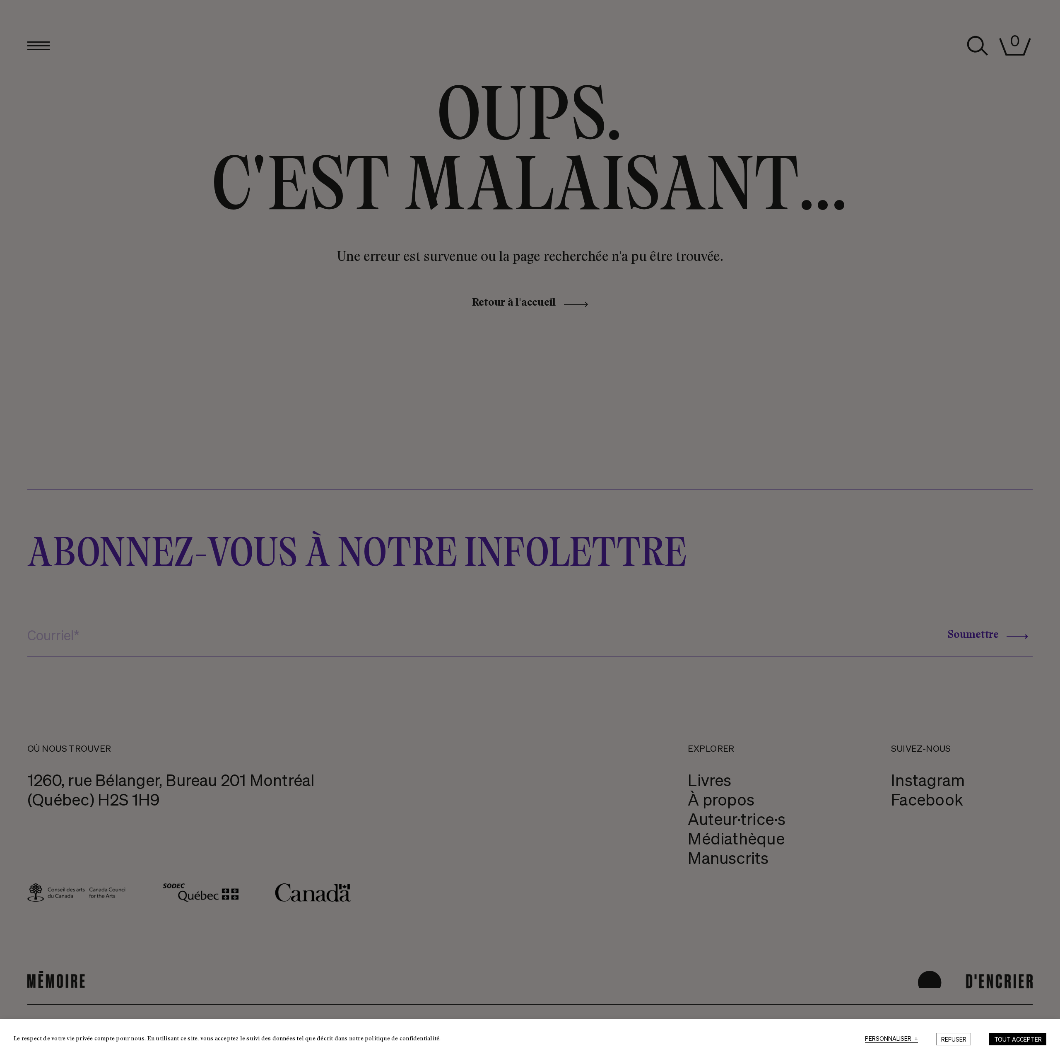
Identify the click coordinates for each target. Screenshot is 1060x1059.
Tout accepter (1018, 1039)
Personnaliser (891, 1038)
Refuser (953, 1039)
